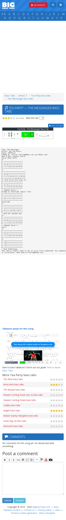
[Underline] (14, 460)
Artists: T (23, 95)
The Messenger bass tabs (20, 98)
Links (57, 510)
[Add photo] (51, 460)
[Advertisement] (33, 56)
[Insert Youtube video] (46, 460)
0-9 (4, 14)
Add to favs (57, 125)
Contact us (29, 510)
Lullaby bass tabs (11, 405)
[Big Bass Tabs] (8, 5)
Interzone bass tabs (13, 426)
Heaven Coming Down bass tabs (19, 400)
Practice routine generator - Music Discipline (33, 513)
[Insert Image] (23, 460)
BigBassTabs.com (41, 506)
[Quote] (37, 460)
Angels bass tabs (11, 410)
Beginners (39, 5)
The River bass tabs (13, 379)
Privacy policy (44, 510)
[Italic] (9, 460)
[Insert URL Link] (18, 460)
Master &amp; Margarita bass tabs (20, 415)
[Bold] (4, 460)
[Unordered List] (32, 460)
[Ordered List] (27, 460)
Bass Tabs (10, 95)
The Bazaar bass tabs (14, 389)
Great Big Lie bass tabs (14, 420)
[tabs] (41, 460)
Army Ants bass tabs (13, 384)
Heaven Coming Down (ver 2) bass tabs (23, 394)
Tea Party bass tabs (41, 95)
